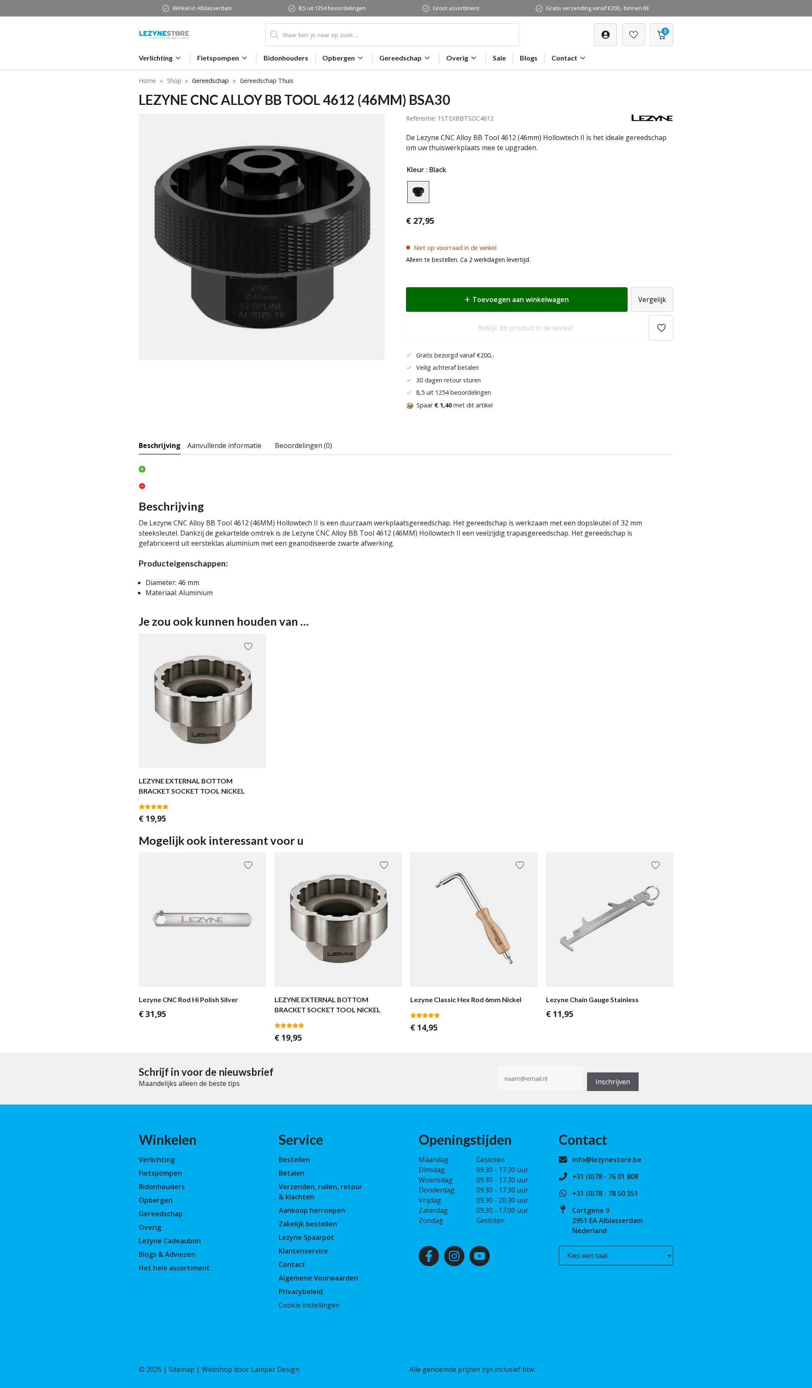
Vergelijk (652, 299)
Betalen (291, 1173)
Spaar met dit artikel (455, 405)
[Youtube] (479, 1256)
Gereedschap (400, 58)
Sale (499, 58)
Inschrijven (612, 1081)
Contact (564, 58)
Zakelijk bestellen (308, 1224)
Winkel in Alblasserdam (202, 8)
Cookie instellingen (309, 1305)
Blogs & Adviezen (167, 1254)
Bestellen (294, 1159)
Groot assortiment (456, 8)
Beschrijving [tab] (160, 445)
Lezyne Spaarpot (306, 1237)
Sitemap (182, 1369)
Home (147, 81)
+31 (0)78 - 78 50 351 (605, 1193)
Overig (457, 58)
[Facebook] (429, 1256)
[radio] (418, 192)
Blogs (529, 58)
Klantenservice (303, 1251)
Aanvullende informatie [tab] (224, 445)
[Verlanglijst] (605, 34)
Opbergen (338, 58)
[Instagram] (454, 1256)
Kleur (415, 169)
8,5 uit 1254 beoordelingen (332, 8)
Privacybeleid (301, 1291)
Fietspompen (218, 58)
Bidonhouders (285, 58)
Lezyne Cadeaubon (170, 1240)
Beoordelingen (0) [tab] (303, 445)
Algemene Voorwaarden (318, 1278)
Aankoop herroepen (312, 1210)
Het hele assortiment (174, 1268)
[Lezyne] (652, 119)
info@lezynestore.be (607, 1159)
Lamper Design (275, 1369)
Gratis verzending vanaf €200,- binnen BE (598, 8)
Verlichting (156, 58)
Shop (174, 81)
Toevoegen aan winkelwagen (520, 299)
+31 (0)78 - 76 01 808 (605, 1176)
